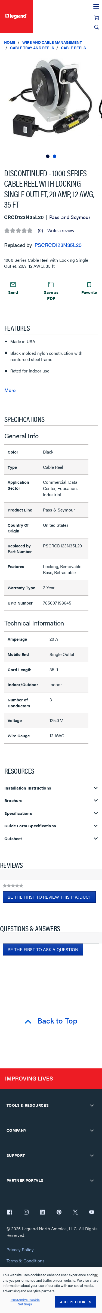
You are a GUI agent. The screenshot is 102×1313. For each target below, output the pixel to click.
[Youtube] (91, 1212)
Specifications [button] (18, 813)
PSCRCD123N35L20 (58, 245)
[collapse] (91, 1105)
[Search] (96, 27)
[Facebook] (10, 1212)
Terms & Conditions (26, 1261)
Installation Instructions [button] (27, 788)
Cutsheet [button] (13, 838)
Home (10, 42)
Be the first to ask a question (43, 949)
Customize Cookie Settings (25, 1302)
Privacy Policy (20, 1250)
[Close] (96, 1275)
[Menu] (96, 7)
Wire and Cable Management (52, 42)
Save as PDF (51, 295)
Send (13, 292)
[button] (96, 60)
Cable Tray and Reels (32, 47)
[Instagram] (26, 1212)
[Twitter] (75, 1212)
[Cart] (96, 17)
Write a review (60, 230)
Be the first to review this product (52, 898)
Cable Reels (73, 47)
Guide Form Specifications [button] (30, 826)
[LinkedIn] (42, 1212)
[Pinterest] (59, 1212)
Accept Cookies (75, 1301)
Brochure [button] (13, 800)
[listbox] (51, 106)
